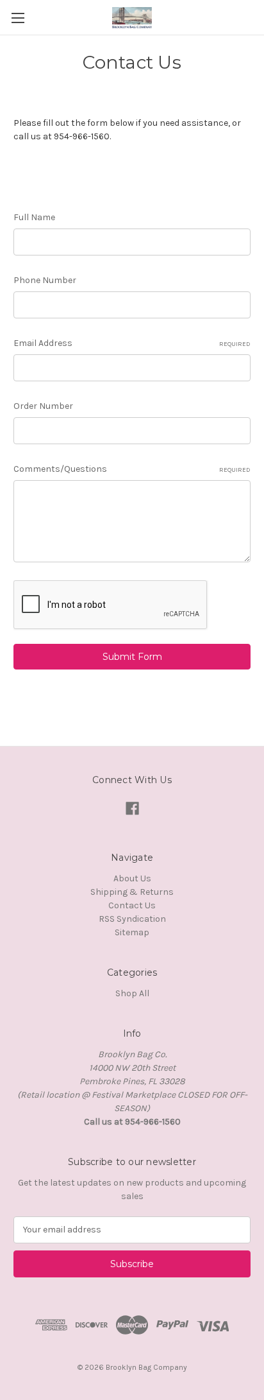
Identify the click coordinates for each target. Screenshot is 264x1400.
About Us (132, 878)
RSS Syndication (132, 918)
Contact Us (132, 905)
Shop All (132, 993)
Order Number (43, 406)
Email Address (132, 343)
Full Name (34, 217)
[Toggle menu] (17, 17)
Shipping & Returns (132, 891)
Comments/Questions (132, 468)
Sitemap (132, 932)
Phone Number (44, 280)
